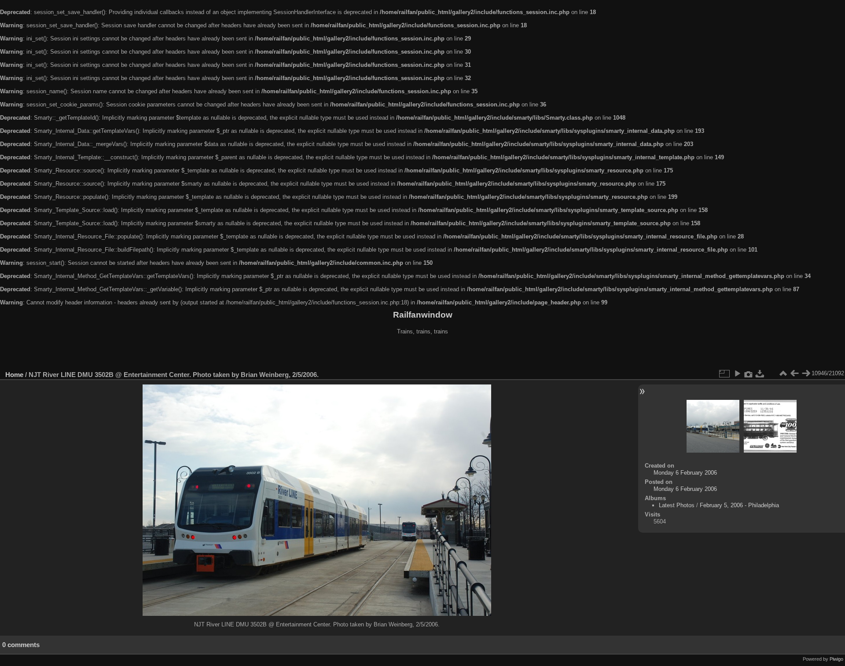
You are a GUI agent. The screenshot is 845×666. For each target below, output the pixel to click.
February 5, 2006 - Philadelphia (739, 505)
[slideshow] (737, 373)
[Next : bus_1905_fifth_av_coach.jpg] (806, 373)
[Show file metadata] (748, 373)
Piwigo (836, 659)
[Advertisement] (422, 353)
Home (14, 374)
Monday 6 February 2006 (685, 472)
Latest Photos (676, 505)
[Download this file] (760, 373)
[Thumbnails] (783, 373)
